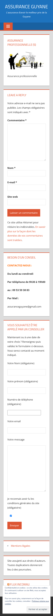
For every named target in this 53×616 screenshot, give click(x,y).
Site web (12, 196)
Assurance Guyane (26, 6)
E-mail (12, 182)
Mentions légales (20, 545)
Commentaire (16, 120)
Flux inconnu (20, 584)
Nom (11, 168)
